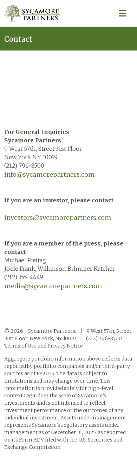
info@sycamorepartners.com (49, 174)
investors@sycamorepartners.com (57, 218)
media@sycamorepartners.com (53, 286)
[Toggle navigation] (122, 13)
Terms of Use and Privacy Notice (43, 346)
